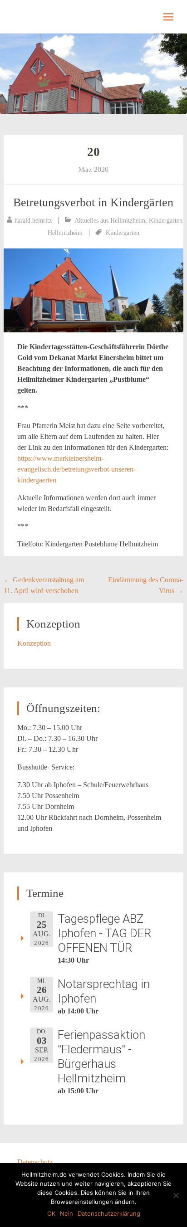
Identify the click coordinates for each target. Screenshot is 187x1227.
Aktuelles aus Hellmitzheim (109, 220)
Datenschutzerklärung (109, 1213)
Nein (66, 1213)
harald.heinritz (33, 220)
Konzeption (34, 643)
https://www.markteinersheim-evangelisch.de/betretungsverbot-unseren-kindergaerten (76, 469)
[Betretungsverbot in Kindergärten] (93, 290)
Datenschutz (35, 1162)
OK (51, 1213)
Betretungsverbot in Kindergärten (93, 202)
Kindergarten (122, 232)
